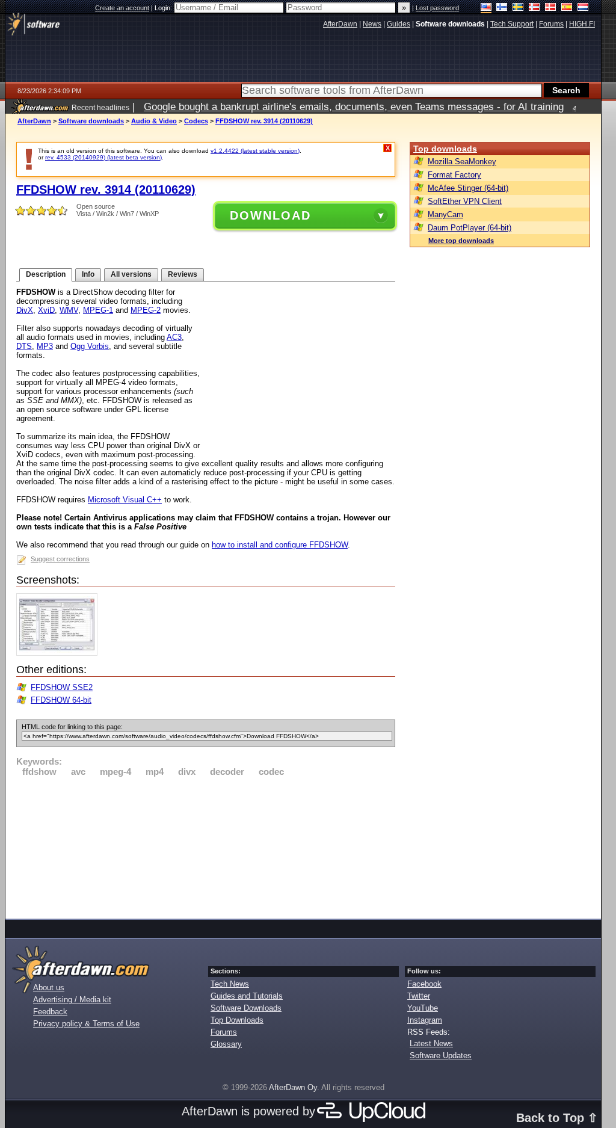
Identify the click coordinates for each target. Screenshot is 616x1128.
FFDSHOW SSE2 (62, 687)
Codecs (196, 121)
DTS (24, 346)
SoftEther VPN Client (465, 201)
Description (46, 274)
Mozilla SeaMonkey (462, 161)
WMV (69, 310)
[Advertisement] (205, 846)
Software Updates (441, 1055)
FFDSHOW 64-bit (61, 699)
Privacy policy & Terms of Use (86, 1023)
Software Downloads (246, 1007)
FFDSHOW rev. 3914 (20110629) (264, 121)
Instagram (424, 1020)
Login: (164, 7)
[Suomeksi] (502, 8)
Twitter (418, 995)
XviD (46, 310)
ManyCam (445, 214)
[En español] (567, 8)
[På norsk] (534, 8)
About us (48, 987)
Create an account (122, 7)
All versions (131, 274)
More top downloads (461, 240)
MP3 (45, 346)
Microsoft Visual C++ (125, 499)
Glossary (226, 1044)
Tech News (230, 983)
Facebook (424, 983)
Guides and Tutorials (247, 995)
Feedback (50, 1011)
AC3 (174, 337)
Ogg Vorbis (89, 346)
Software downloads (91, 121)
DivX (24, 310)
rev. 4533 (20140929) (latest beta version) (103, 157)
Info (88, 274)
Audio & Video (154, 121)
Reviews (182, 274)
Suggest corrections (60, 558)
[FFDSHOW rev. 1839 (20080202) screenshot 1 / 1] (59, 653)
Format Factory (454, 174)
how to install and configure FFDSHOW (280, 544)
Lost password (437, 7)
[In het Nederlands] (583, 8)
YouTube (422, 1007)
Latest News (431, 1043)
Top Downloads (237, 1020)
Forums (224, 1032)
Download (270, 215)
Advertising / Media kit (72, 999)
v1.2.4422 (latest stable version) (255, 150)
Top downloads (445, 148)
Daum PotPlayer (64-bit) (469, 227)
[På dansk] (550, 8)
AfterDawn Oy (293, 1087)
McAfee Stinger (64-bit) (468, 188)
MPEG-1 (98, 310)
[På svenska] (518, 8)
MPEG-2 (146, 310)
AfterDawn (34, 121)
